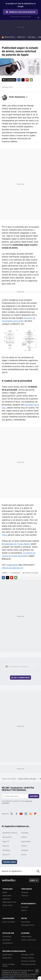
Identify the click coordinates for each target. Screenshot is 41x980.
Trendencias (7, 936)
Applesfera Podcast (10, 833)
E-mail (31, 79)
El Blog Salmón (26, 936)
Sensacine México (27, 958)
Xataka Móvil (7, 895)
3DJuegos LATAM (27, 954)
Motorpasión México (28, 964)
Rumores (6, 846)
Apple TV (6, 841)
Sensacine (24, 907)
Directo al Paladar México (9, 965)
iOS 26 (23, 855)
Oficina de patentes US (12, 568)
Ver (22, 677)
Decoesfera (7, 940)
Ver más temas (9, 862)
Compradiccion (8, 943)
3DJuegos (24, 892)
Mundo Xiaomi (8, 905)
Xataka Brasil (7, 958)
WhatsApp (6, 850)
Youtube (21, 813)
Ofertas (24, 846)
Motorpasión (25, 922)
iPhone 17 (6, 855)
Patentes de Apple (31, 573)
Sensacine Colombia (28, 961)
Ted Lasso (31, 37)
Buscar (38, 871)
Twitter (23, 79)
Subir (32, 880)
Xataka (5, 892)
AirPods (24, 837)
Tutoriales (24, 833)
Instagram (26, 813)
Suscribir (34, 796)
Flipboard (27, 79)
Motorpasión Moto (27, 925)
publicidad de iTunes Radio (16, 544)
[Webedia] (9, 882)
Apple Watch (26, 841)
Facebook (18, 79)
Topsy (4, 535)
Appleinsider (12, 565)
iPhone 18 (21, 37)
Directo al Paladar (9, 922)
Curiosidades (15, 573)
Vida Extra (24, 895)
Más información (8, 978)
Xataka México (8, 954)
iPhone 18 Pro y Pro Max (27, 779)
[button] (18, 96)
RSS (30, 813)
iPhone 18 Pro (9, 37)
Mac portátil (7, 837)
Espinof (24, 910)
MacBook (24, 850)
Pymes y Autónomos (28, 940)
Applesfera (6, 899)
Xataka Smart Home (9, 902)
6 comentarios (10, 80)
